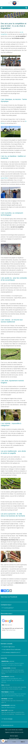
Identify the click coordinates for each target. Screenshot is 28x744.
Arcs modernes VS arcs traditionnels (12, 649)
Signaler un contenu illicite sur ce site (14, 732)
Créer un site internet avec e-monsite (14, 730)
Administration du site (8, 725)
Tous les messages (8, 719)
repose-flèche (4, 178)
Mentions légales (14, 736)
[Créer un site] (5, 742)
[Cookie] (3, 741)
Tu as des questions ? (9, 608)
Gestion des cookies (14, 738)
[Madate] (14, 742)
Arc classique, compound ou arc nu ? (12, 652)
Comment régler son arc (9, 647)
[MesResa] (22, 742)
